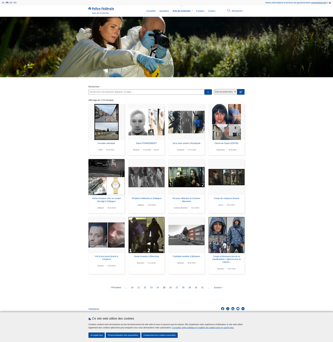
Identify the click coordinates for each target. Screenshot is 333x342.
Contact (211, 11)
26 (170, 288)
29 (189, 288)
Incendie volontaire (106, 143)
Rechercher (93, 87)
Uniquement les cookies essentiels (159, 335)
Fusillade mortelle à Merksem (186, 256)
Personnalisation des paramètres (123, 335)
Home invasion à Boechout (146, 256)
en (15, 3)
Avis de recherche (182, 11)
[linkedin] (232, 308)
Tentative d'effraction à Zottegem (146, 198)
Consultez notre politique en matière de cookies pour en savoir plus (203, 328)
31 (202, 288)
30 (196, 288)
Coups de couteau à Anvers (226, 198)
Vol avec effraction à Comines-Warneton (186, 199)
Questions (164, 11)
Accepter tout (97, 335)
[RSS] (243, 308)
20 (132, 288)
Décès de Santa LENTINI (226, 143)
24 (158, 288)
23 (151, 288)
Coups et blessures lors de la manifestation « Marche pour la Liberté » (226, 259)
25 (164, 288)
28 (183, 288)
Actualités (151, 11)
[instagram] (227, 308)
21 (138, 288)
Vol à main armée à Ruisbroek (186, 143)
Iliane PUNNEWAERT (146, 143)
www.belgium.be (318, 3)
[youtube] (237, 308)
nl (3, 3)
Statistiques (93, 309)
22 (145, 288)
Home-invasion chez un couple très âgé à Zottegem (106, 199)
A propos (200, 11)
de (10, 3)
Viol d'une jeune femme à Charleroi (106, 257)
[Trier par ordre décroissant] (241, 92)
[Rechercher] (208, 92)
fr (7, 3)
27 (177, 288)
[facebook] (222, 308)
